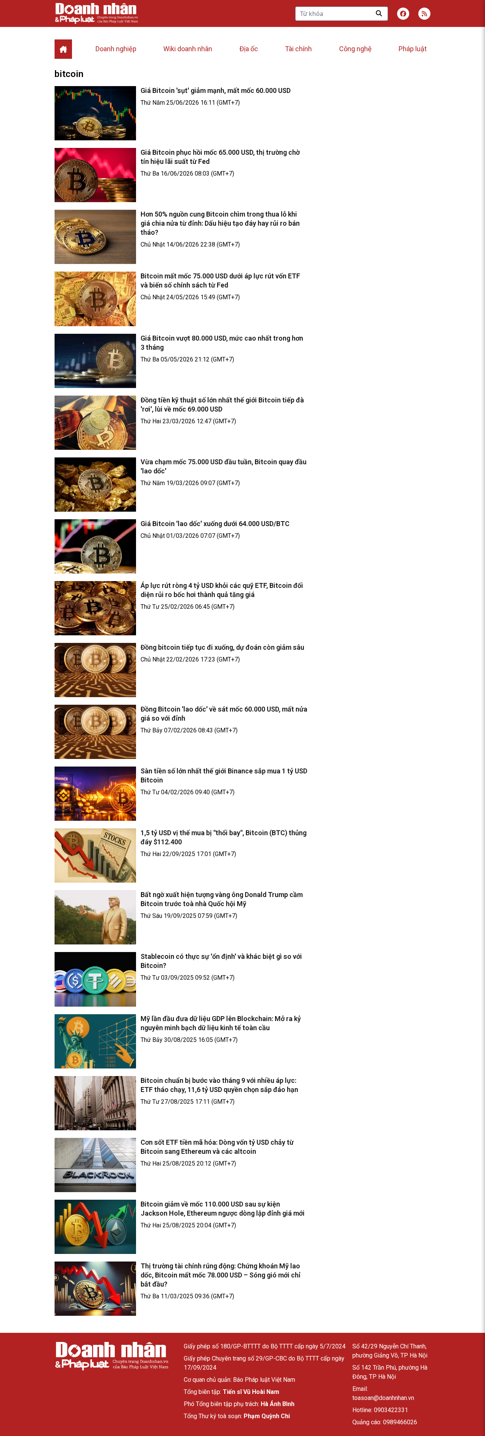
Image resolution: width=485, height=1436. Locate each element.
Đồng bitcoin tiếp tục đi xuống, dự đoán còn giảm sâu (222, 647)
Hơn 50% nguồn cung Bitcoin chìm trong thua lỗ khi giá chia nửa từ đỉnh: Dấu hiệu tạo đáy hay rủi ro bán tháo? (220, 223)
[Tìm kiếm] (378, 13)
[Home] (63, 49)
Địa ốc (248, 49)
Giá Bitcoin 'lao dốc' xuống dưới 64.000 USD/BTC (215, 524)
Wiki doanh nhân (187, 49)
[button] (424, 14)
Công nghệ (355, 49)
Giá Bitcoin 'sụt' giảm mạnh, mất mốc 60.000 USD (216, 90)
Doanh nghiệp (115, 49)
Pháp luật (413, 49)
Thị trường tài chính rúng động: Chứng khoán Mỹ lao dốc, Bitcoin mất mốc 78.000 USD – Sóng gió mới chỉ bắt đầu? (220, 1275)
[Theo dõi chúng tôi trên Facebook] (403, 14)
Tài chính (298, 49)
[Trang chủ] (111, 1356)
